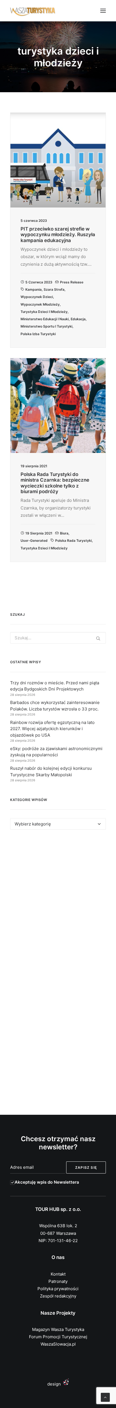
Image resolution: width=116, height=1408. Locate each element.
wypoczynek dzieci (37, 297)
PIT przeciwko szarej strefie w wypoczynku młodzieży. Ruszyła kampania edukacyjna (58, 234)
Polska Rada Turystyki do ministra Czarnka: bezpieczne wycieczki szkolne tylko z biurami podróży (55, 482)
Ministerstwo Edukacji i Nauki (45, 319)
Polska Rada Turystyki (73, 540)
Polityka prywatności (58, 1288)
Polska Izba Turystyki (38, 334)
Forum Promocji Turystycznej (58, 1336)
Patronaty (58, 1281)
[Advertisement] (58, 904)
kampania (33, 289)
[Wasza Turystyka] (32, 10)
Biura (64, 533)
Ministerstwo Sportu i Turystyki (46, 326)
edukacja (78, 319)
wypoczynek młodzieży (40, 304)
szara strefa (54, 289)
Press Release (71, 282)
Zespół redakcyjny (58, 1296)
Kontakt (58, 1274)
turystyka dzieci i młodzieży (44, 312)
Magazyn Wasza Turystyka (58, 1329)
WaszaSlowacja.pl (58, 1344)
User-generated (34, 540)
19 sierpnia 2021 (38, 533)
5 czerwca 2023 (38, 282)
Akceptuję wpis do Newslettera (47, 1182)
